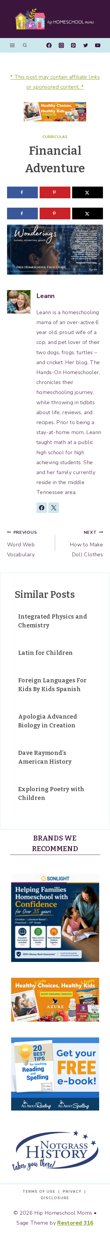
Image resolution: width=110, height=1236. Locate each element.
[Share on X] (87, 192)
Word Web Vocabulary (22, 543)
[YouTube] (97, 45)
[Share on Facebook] (22, 192)
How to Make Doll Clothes (86, 543)
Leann (45, 296)
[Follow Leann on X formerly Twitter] (53, 507)
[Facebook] (49, 45)
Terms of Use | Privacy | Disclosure (55, 1195)
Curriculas (55, 137)
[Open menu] (12, 45)
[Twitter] (85, 45)
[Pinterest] (73, 45)
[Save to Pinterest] (55, 192)
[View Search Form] (25, 45)
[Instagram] (61, 45)
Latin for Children (45, 652)
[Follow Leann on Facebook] (41, 507)
